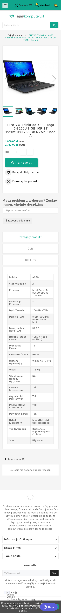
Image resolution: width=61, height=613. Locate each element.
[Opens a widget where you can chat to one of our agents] (49, 607)
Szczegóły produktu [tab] (30, 237)
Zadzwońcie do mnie (18, 220)
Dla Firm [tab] (30, 260)
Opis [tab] (31, 248)
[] (54, 24)
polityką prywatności (31, 605)
